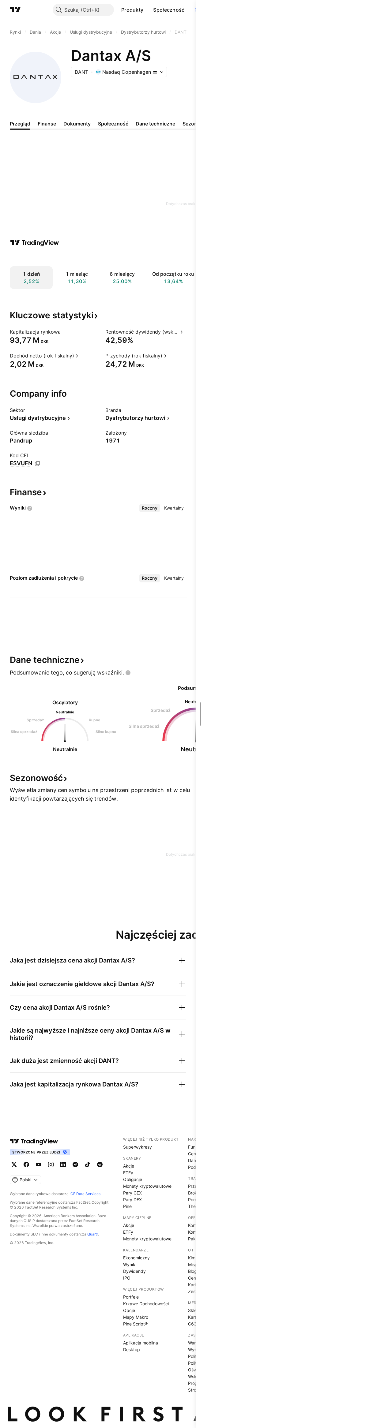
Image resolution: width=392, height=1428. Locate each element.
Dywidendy (134, 1271)
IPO (126, 1277)
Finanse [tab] (47, 124)
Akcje (128, 1165)
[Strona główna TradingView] (15, 10)
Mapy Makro (135, 1317)
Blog (192, 1271)
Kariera (195, 1284)
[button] (148, 10)
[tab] (149, 508)
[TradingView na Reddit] (100, 1164)
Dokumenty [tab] (77, 124)
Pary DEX (132, 1199)
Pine (127, 1206)
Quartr (92, 1234)
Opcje (129, 1310)
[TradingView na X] (14, 1164)
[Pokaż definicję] (64, 332)
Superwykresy (137, 1147)
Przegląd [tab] (20, 124)
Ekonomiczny (136, 1257)
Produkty (132, 10)
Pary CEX (132, 1192)
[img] (155, 72)
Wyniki (129, 1264)
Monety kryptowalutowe (147, 1186)
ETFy (128, 1172)
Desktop (131, 1349)
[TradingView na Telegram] (75, 1164)
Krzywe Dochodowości (146, 1303)
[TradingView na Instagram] (51, 1164)
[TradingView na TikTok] (87, 1164)
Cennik (195, 1153)
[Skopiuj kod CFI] (37, 463)
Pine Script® (135, 1323)
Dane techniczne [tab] (155, 124)
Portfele (131, 1296)
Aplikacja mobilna (140, 1342)
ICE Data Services (85, 1193)
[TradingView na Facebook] (26, 1164)
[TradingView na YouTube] (38, 1164)
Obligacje (132, 1179)
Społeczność (168, 10)
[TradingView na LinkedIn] (63, 1164)
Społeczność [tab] (113, 124)
